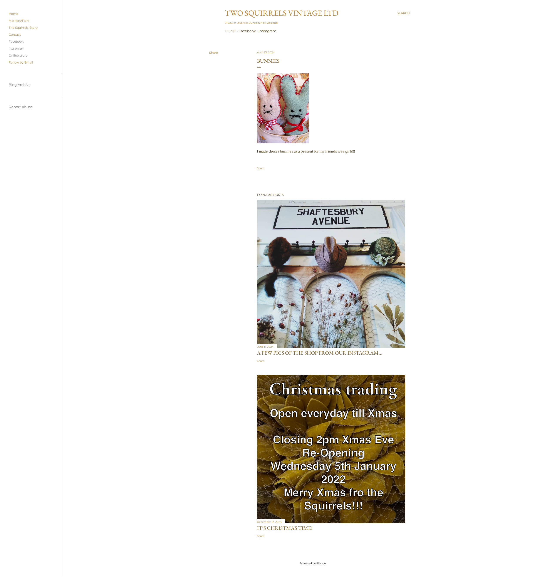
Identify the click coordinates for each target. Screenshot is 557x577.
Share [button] (213, 53)
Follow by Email (21, 62)
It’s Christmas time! (284, 528)
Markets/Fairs (19, 21)
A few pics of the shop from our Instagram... (320, 352)
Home (230, 31)
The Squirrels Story (23, 28)
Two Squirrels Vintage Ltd (281, 13)
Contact (15, 35)
